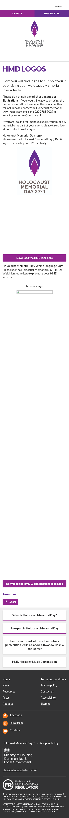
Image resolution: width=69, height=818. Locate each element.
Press (6, 697)
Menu (58, 6)
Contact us (47, 691)
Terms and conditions (53, 679)
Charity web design (12, 770)
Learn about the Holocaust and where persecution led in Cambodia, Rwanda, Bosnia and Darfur (34, 645)
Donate (17, 13)
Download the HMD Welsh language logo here (34, 583)
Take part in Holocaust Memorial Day (34, 628)
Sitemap (45, 703)
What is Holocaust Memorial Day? (34, 615)
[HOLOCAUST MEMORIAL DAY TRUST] (34, 33)
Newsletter (52, 13)
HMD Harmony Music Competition (34, 661)
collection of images (22, 129)
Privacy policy (49, 685)
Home (6, 679)
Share (13, 601)
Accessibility (48, 697)
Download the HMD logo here (34, 257)
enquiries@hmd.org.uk (27, 115)
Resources (9, 594)
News (6, 685)
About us (8, 703)
